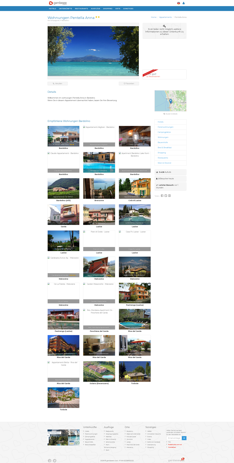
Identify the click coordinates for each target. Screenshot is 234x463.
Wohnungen (163, 137)
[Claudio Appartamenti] (63, 153)
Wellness (109, 436)
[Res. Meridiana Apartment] (99, 311)
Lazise (129, 442)
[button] (170, 101)
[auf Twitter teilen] (166, 196)
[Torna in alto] (227, 456)
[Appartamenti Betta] (63, 363)
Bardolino (130, 431)
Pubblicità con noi (175, 444)
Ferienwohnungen (165, 127)
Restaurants (81, 9)
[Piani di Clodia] (99, 232)
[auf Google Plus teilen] (169, 196)
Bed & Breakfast (165, 147)
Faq (169, 442)
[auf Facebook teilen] (162, 196)
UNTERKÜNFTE (65, 9)
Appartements (89, 439)
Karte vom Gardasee (153, 442)
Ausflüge (95, 9)
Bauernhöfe (163, 142)
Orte (117, 9)
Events (149, 436)
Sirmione (129, 439)
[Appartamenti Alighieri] (99, 127)
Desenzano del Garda (133, 434)
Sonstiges (128, 9)
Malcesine (130, 447)
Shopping (107, 9)
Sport (107, 450)
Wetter (149, 431)
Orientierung (151, 445)
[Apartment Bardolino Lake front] (135, 154)
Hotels (52, 9)
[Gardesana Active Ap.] (63, 258)
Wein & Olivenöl (164, 163)
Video (149, 439)
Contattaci (172, 447)
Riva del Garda (131, 436)
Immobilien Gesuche (154, 434)
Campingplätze (164, 132)
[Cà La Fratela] (63, 284)
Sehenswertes (110, 442)
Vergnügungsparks (112, 434)
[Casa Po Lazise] (135, 232)
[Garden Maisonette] (99, 284)
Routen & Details (171, 114)
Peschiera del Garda (133, 445)
